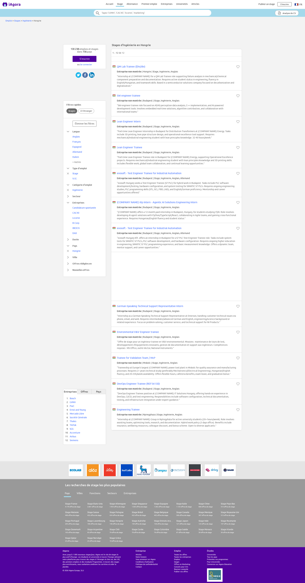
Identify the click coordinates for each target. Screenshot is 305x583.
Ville (74, 257)
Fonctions (95, 493)
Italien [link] (75, 157)
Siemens (74, 440)
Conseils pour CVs (181, 567)
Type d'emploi (79, 168)
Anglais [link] (76, 136)
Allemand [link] (77, 152)
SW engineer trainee (128, 95)
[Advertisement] (152, 34)
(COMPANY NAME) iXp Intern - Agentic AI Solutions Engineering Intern (157, 202)
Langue (76, 131)
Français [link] (76, 141)
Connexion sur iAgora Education (219, 564)
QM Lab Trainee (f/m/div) (131, 66)
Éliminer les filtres (84, 123)
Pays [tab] (98, 391)
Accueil (109, 4)
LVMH (73, 402)
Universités (182, 4)
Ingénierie (27, 20)
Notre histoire (141, 557)
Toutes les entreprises (182, 557)
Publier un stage (266, 4)
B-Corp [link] (75, 223)
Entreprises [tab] (70, 391)
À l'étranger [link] (86, 111)
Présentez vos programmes (217, 559)
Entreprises (166, 4)
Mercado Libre (77, 413)
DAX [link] (74, 233)
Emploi (9, 20)
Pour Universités (213, 562)
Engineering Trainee (128, 409)
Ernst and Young (78, 410)
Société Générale (78, 417)
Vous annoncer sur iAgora (146, 559)
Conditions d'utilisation (145, 562)
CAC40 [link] (75, 213)
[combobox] (152, 13)
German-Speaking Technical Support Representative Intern (150, 306)
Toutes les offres (180, 554)
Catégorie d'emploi (82, 184)
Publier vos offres (181, 571)
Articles (195, 4)
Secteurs (112, 493)
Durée (75, 239)
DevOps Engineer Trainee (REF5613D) (138, 383)
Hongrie (76, 251)
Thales (73, 421)
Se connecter (86, 64)
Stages (17, 20)
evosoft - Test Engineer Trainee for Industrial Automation (149, 173)
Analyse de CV (289, 13)
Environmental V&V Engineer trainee (138, 331)
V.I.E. (74, 178)
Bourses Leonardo (181, 569)
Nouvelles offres (80, 270)
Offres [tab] (84, 391)
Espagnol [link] (76, 147)
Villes (80, 493)
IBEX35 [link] (76, 228)
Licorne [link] (76, 218)
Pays (74, 245)
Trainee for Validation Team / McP (136, 357)
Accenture (75, 432)
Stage (120, 4)
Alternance (132, 4)
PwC (72, 406)
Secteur (76, 196)
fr (300, 4)
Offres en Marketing (182, 564)
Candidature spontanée (84, 208)
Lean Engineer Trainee (129, 147)
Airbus (73, 436)
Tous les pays (212, 557)
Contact (139, 567)
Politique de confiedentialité (147, 564)
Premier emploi (149, 4)
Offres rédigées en (82, 263)
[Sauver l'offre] (238, 67)
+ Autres (76, 162)
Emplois (177, 559)
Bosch (73, 398)
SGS (71, 429)
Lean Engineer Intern (129, 121)
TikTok (73, 425)
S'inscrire (85, 58)
